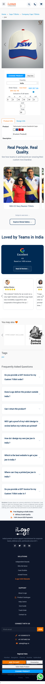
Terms (27, 677)
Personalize (34, 662)
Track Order (23, 610)
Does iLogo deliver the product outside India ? (21, 394)
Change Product (16, 76)
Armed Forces (22, 575)
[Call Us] (35, 4)
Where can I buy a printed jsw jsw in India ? (20, 474)
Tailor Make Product (22, 667)
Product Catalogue (23, 597)
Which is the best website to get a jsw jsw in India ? (20, 457)
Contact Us (22, 614)
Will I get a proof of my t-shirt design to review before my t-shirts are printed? (21, 423)
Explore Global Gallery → (22, 222)
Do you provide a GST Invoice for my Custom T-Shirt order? (20, 377)
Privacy (20, 677)
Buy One (30, 76)
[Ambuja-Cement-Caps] (35, 335)
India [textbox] (22, 83)
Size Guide (22, 606)
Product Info (8, 121)
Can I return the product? (15, 409)
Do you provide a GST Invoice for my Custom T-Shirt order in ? (20, 491)
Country (23, 80)
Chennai (22, 657)
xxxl (22, 103)
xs (9, 96)
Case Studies (22, 570)
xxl (36, 96)
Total (22, 109)
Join (40, 629)
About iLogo (22, 593)
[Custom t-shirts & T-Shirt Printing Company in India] (11, 4)
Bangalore (14, 657)
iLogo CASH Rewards (22, 579)
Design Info (21, 121)
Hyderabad (37, 657)
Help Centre (23, 602)
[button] (5, 44)
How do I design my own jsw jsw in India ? (19, 440)
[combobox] (22, 83)
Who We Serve (22, 566)
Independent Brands (22, 562)
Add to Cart (14, 662)
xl (30, 96)
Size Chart (23, 88)
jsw (3, 357)
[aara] (13, 335)
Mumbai (7, 657)
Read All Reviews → (22, 269)
